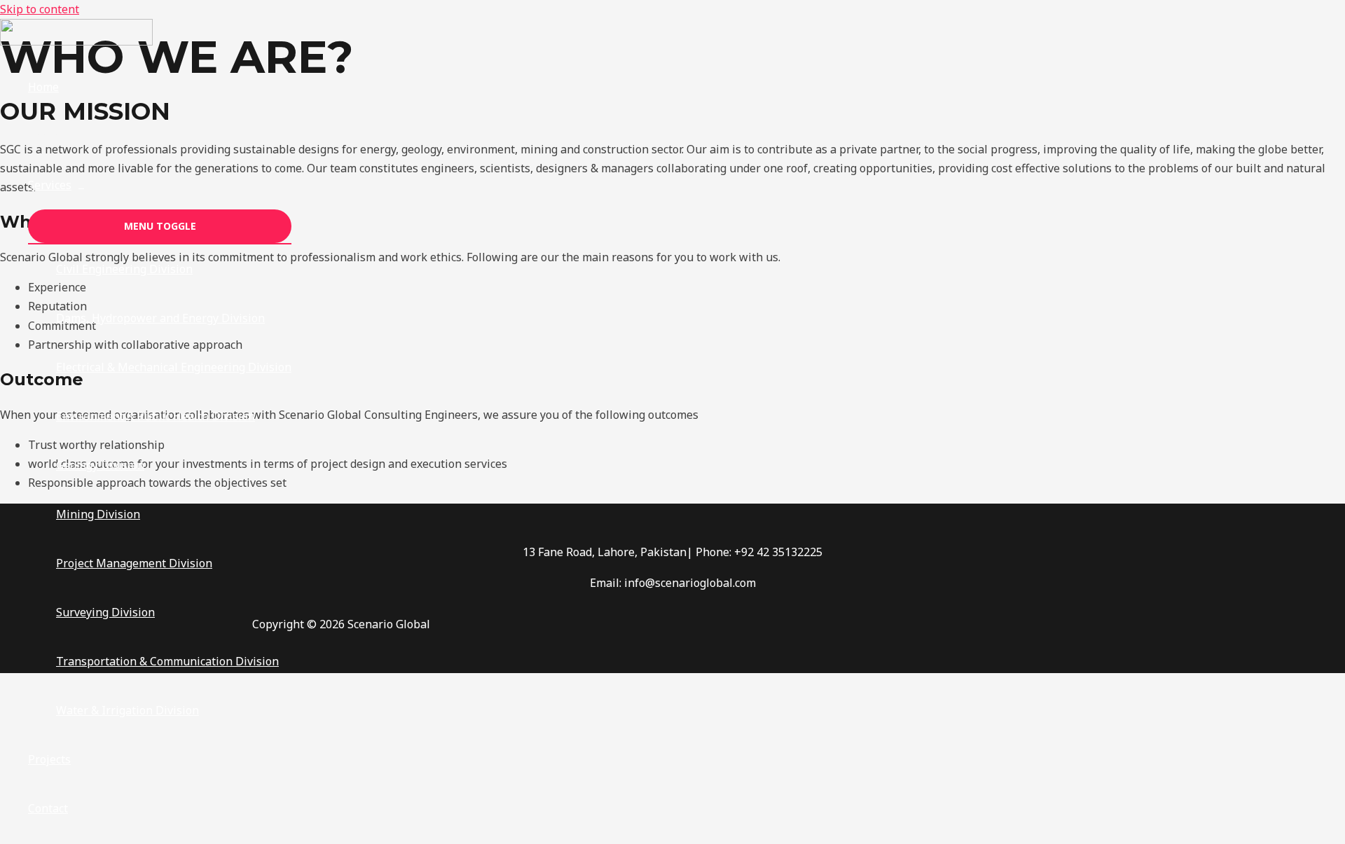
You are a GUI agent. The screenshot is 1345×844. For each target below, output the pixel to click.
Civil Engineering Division (124, 269)
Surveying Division (105, 612)
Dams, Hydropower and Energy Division (160, 318)
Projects (49, 759)
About (44, 136)
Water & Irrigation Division (127, 710)
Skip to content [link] (39, 9)
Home (43, 87)
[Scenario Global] (76, 41)
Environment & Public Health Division (155, 416)
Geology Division (100, 465)
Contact (48, 808)
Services (49, 185)
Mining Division (98, 514)
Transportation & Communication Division (167, 661)
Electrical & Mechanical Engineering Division (173, 367)
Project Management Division (134, 563)
